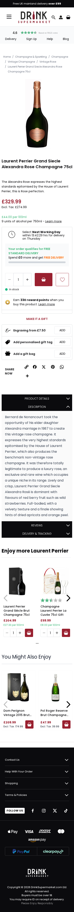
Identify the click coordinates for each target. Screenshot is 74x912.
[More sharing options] (27, 376)
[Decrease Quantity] (9, 279)
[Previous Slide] (6, 598)
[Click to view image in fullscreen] (37, 114)
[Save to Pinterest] (53, 367)
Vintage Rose (47, 61)
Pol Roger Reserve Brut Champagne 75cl (54, 715)
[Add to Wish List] (62, 279)
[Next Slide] (68, 598)
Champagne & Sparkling (31, 56)
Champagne (59, 56)
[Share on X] (43, 367)
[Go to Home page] (34, 17)
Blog (66, 39)
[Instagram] (44, 811)
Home (7, 56)
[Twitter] (55, 811)
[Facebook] (33, 811)
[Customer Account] (60, 17)
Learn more (53, 221)
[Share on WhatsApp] (62, 367)
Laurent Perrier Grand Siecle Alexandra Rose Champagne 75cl (35, 69)
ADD (62, 330)
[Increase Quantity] (27, 279)
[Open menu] (9, 17)
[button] (37, 32)
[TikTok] (66, 811)
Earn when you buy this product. (38, 302)
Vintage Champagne (21, 61)
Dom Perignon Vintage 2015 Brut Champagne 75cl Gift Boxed (16, 717)
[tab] (35, 643)
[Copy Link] (26, 367)
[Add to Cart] (43, 279)
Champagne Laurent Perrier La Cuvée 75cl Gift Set (53, 611)
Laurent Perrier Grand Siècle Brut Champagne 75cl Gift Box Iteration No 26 (16, 611)
